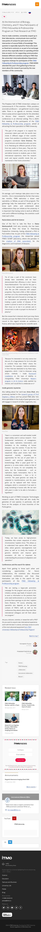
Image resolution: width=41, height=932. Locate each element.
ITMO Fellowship (22, 666)
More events (31, 787)
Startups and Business (9, 882)
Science (20, 663)
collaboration (21, 670)
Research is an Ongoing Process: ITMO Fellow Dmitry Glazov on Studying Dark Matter (11, 727)
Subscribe (20, 760)
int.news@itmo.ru (14, 810)
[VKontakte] (4, 16)
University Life (6, 886)
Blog (3, 892)
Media (4, 889)
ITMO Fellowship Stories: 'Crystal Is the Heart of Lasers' (28, 705)
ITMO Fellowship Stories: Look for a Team (12, 704)
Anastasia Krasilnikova (24, 651)
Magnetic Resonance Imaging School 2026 (17, 779)
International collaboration (25, 673)
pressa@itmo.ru (6, 900)
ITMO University (19, 824)
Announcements (11, 775)
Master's (20, 676)
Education (5, 879)
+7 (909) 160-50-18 (7, 898)
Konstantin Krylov (25, 644)
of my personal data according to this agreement (21, 767)
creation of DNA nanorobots (18, 241)
